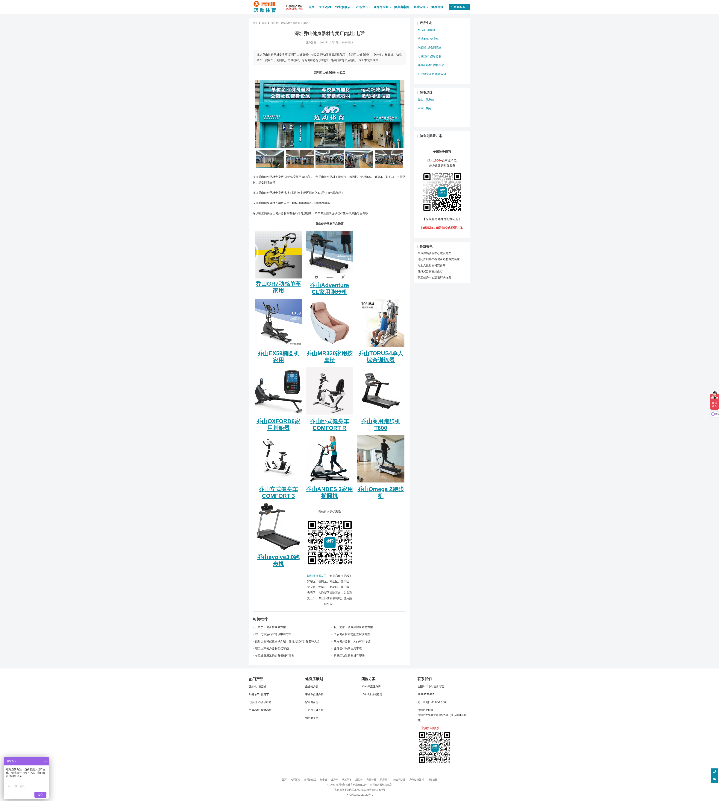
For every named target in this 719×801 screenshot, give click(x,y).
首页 (311, 7)
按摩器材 (436, 56)
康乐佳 (429, 99)
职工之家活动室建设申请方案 (273, 634)
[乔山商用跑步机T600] (380, 415)
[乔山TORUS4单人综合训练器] (380, 347)
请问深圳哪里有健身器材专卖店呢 (439, 259)
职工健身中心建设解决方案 (434, 277)
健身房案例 (401, 7)
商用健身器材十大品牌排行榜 (352, 641)
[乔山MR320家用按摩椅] (329, 347)
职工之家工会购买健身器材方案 (353, 627)
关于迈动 (325, 7)
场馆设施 (420, 7)
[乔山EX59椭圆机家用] (278, 347)
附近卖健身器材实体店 (432, 265)
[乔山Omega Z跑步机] (380, 483)
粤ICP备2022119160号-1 (359, 794)
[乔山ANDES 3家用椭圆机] (329, 483)
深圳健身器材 (315, 575)
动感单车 (423, 38)
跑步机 (422, 29)
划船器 (422, 47)
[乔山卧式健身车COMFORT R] (329, 415)
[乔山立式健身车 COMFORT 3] (278, 483)
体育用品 (438, 65)
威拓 (428, 108)
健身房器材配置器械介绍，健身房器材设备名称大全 (287, 641)
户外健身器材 (426, 73)
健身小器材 (425, 65)
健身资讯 (437, 7)
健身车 (434, 38)
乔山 (420, 99)
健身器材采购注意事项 (348, 648)
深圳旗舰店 (342, 7)
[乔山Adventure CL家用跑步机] (329, 279)
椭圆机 (431, 29)
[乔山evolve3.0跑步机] (278, 551)
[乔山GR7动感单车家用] (278, 254)
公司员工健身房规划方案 (270, 627)
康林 (420, 108)
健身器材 (311, 42)
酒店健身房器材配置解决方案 (352, 634)
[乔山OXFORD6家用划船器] (278, 415)
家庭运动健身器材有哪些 (349, 655)
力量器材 (423, 56)
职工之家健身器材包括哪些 (272, 648)
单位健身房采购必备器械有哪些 (274, 655)
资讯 (264, 23)
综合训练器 (434, 47)
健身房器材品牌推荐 (430, 271)
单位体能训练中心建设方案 (434, 253)
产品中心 (362, 7)
